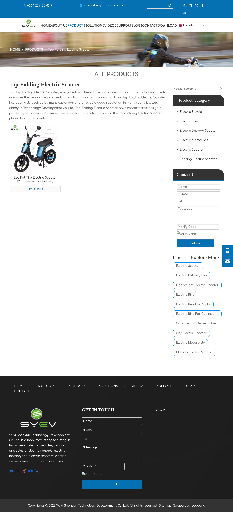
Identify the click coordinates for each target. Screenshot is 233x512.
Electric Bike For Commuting (197, 313)
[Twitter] (196, 5)
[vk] (184, 13)
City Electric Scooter (191, 333)
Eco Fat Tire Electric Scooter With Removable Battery (35, 179)
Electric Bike (189, 121)
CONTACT (22, 391)
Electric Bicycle (191, 111)
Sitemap (165, 505)
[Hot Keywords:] (170, 5)
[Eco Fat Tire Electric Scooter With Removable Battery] (35, 149)
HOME (19, 386)
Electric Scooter (192, 149)
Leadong (198, 505)
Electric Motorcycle (194, 140)
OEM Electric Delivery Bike (196, 323)
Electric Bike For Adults (193, 304)
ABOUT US (46, 386)
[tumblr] (203, 5)
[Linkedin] (190, 5)
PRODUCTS (76, 386)
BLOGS (190, 386)
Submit (195, 243)
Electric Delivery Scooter (198, 130)
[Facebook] (184, 5)
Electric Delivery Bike (191, 275)
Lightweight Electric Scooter (197, 285)
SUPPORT (164, 386)
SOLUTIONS (108, 386)
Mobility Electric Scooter (194, 352)
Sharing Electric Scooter (198, 159)
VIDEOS (137, 386)
